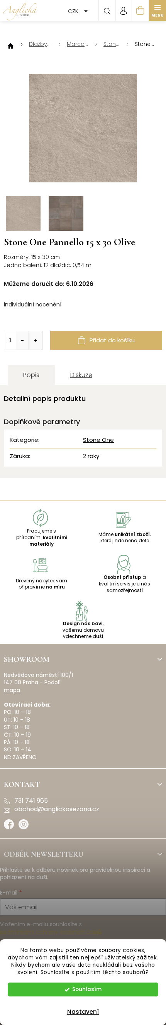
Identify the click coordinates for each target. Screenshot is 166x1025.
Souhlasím (87, 989)
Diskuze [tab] (81, 374)
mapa (12, 690)
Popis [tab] (31, 374)
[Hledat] (106, 10)
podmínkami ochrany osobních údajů (51, 932)
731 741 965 (31, 801)
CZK (74, 11)
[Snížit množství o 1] (22, 340)
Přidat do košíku (112, 340)
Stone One (98, 440)
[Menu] (157, 10)
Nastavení (83, 1012)
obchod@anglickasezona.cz (56, 809)
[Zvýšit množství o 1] (35, 340)
